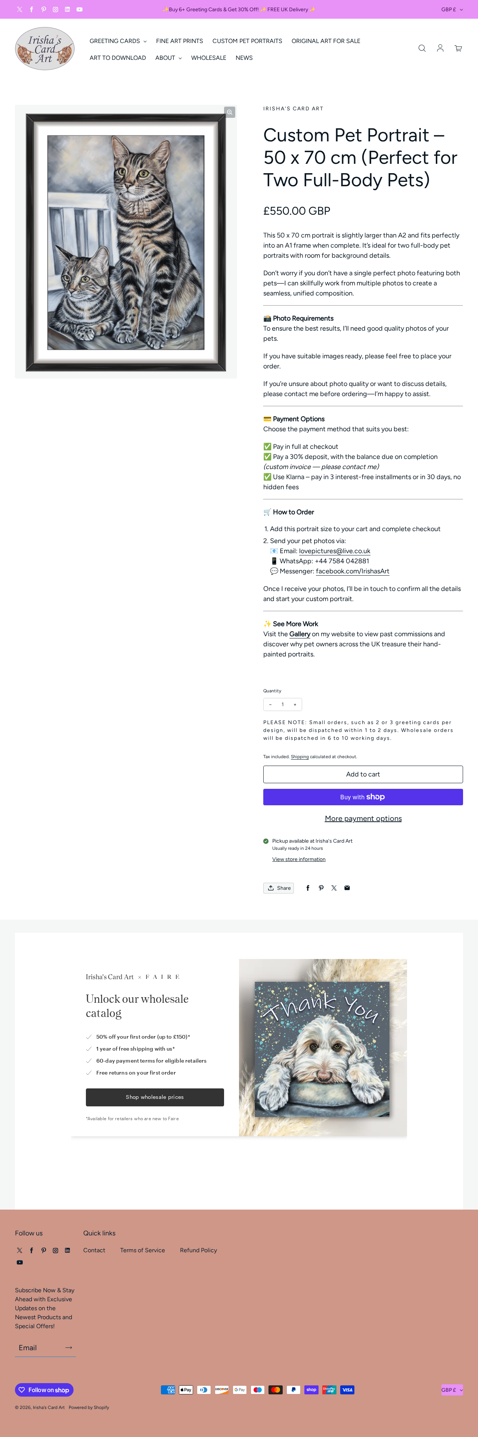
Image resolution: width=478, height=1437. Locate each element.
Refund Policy (198, 1250)
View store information (299, 859)
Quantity (272, 690)
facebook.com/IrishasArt (352, 571)
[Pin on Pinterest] (321, 888)
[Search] (422, 48)
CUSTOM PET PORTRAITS (247, 41)
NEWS (244, 57)
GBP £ (448, 9)
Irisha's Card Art (49, 1407)
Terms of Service (142, 1250)
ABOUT (166, 57)
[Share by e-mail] (347, 888)
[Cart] (458, 48)
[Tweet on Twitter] (334, 888)
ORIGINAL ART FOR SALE (326, 41)
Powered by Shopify (89, 1407)
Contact (94, 1250)
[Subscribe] (68, 1347)
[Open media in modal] (229, 112)
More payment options (363, 818)
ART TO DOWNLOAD (118, 57)
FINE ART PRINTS (179, 41)
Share (284, 888)
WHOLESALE (208, 57)
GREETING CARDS (116, 41)
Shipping (300, 756)
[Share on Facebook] (308, 888)
